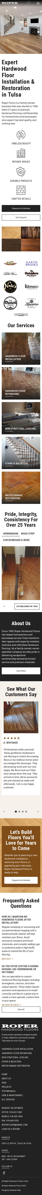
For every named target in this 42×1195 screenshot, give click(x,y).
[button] (38, 3)
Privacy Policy (22, 1181)
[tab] (11, 533)
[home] (10, 3)
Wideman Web (15, 1190)
